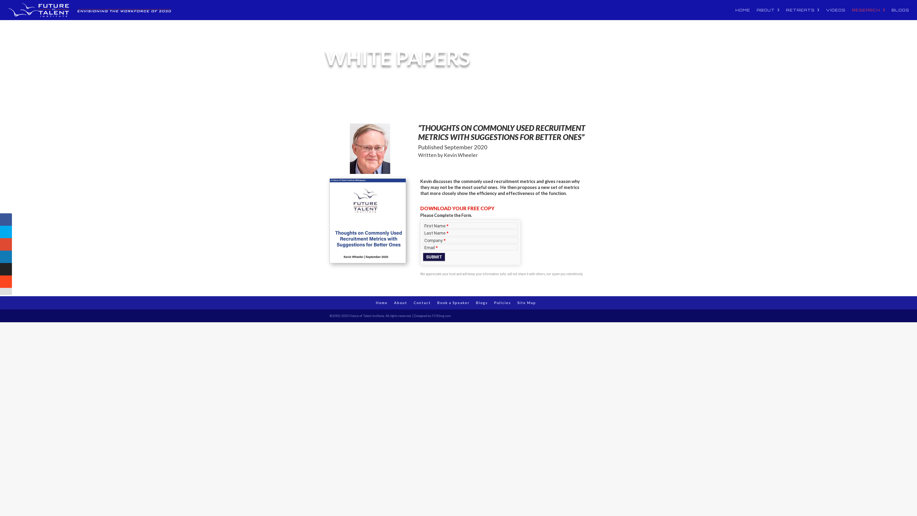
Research (866, 10)
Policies (502, 303)
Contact (422, 303)
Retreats (800, 10)
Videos (836, 10)
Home (743, 10)
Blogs (900, 10)
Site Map (526, 303)
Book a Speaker (453, 303)
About (766, 10)
